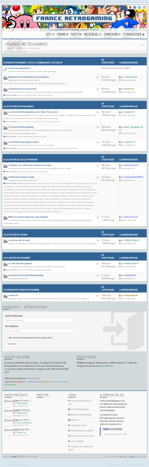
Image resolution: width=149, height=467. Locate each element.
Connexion (10, 307)
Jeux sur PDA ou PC (24, 419)
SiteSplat (131, 457)
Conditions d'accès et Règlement (76, 298)
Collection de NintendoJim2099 (26, 202)
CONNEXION (111, 34)
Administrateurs (18, 381)
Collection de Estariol (41, 189)
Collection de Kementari (30, 196)
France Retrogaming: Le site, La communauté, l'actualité (34, 63)
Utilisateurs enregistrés (60, 381)
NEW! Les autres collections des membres (28, 216)
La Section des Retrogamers (20, 106)
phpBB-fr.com (24, 464)
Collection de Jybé (90, 192)
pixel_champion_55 (134, 127)
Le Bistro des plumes (45, 95)
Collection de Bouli (54, 186)
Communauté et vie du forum (22, 88)
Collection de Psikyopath (29, 205)
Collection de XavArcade (52, 211)
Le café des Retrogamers (20, 263)
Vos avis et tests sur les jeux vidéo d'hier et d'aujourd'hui (38, 121)
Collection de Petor (10, 205)
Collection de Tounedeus (13, 211)
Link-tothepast (77, 441)
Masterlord (130, 165)
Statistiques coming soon (82, 435)
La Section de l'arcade (17, 235)
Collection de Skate (10, 208)
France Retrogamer (32, 381)
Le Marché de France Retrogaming (22, 290)
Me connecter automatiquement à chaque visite (30, 337)
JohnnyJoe (130, 77)
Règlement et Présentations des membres (28, 77)
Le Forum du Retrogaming (20, 127)
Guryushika (130, 295)
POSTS (75, 34)
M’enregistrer (35, 307)
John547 (129, 142)
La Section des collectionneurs (22, 159)
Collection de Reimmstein (85, 205)
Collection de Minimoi (52, 199)
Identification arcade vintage (28, 400)
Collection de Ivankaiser (39, 192)
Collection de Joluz (57, 192)
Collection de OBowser (48, 202)
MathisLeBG (130, 263)
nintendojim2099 (133, 177)
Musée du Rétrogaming (81, 414)
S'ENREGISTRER (132, 34)
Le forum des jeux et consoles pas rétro (32, 136)
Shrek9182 (108, 366)
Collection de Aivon (44, 183)
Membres (74, 419)
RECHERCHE (91, 34)
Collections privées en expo (21, 177)
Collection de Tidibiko (82, 208)
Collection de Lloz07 (20, 199)
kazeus (128, 88)
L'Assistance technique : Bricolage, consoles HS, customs (39, 148)
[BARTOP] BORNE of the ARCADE (30, 410)
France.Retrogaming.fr (19, 68)
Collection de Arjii (82, 183)
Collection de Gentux (58, 189)
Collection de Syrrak (27, 208)
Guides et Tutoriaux (69, 148)
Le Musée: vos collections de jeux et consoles (30, 165)
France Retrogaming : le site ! (80, 402)
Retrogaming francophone (82, 430)
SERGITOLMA (131, 240)
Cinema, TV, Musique (25, 270)
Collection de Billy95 (38, 186)
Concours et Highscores (26, 95)
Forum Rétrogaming (79, 409)
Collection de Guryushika (19, 192)
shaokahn (129, 275)
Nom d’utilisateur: (14, 315)
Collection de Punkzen (65, 205)
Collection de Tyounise (33, 211)
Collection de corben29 (72, 186)
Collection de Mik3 (36, 199)
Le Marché (13, 295)
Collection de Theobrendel (62, 208)
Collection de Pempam (85, 202)
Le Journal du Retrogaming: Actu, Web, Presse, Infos (33, 112)
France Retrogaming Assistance (23, 142)
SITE (49, 34)
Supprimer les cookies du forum (80, 448)
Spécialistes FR (10, 384)
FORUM (61, 34)
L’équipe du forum (78, 425)
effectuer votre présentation (54, 83)
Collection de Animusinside (63, 183)
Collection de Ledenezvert (70, 196)
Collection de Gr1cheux (77, 189)
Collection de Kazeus (11, 196)
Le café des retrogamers (18, 258)
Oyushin (128, 112)
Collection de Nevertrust (71, 199)
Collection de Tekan (43, 208)
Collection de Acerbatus (26, 183)
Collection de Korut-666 (49, 196)
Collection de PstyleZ (47, 205)
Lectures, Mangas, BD (42, 270)
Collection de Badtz (22, 186)
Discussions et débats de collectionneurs (32, 171)
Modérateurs (45, 381)
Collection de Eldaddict (23, 189)
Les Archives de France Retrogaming (25, 275)
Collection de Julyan (74, 192)
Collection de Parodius (66, 202)
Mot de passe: (12, 326)
